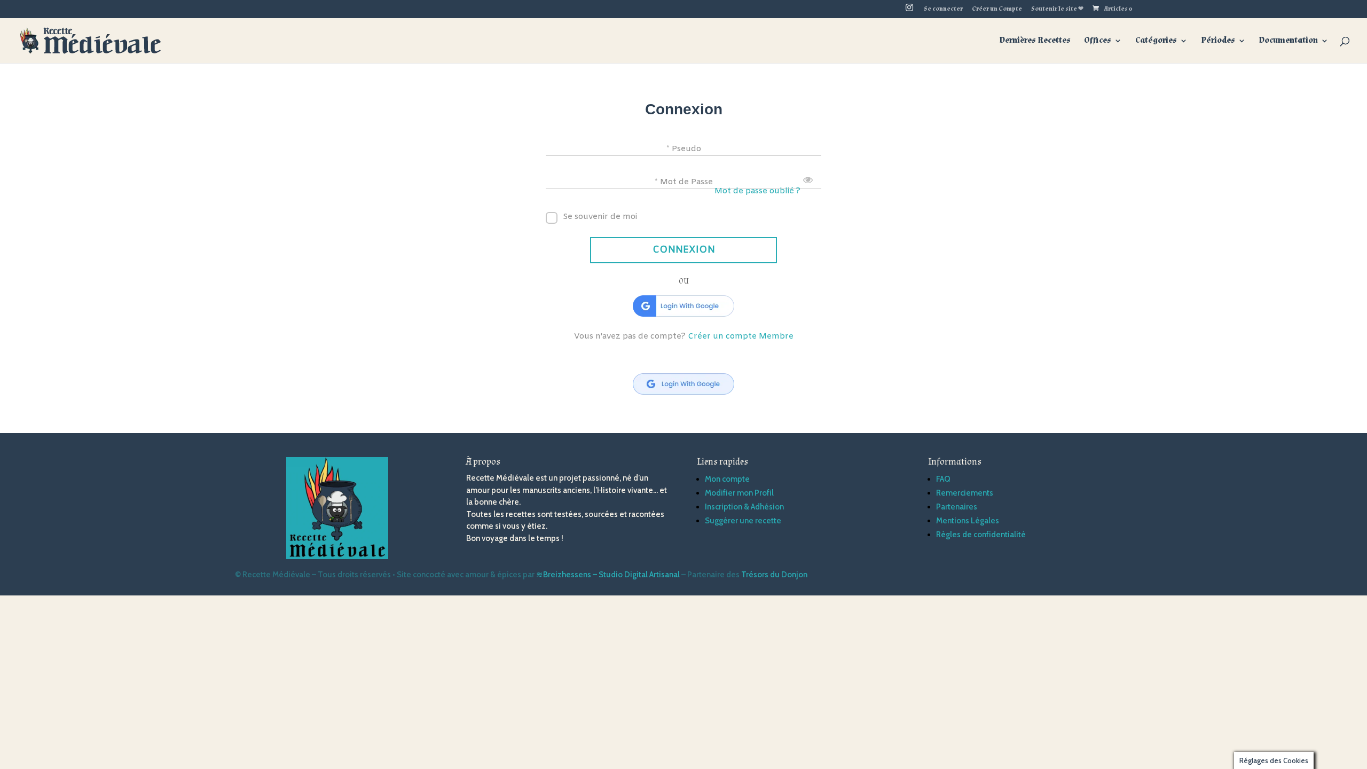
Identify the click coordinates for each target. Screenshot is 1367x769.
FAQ (943, 479)
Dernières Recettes (1035, 41)
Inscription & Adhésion (744, 507)
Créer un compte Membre (741, 336)
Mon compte (727, 479)
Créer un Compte (997, 9)
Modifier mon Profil (739, 493)
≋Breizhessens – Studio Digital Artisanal (608, 574)
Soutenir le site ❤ (1057, 9)
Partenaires (956, 507)
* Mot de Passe (684, 181)
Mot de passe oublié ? (757, 191)
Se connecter (943, 9)
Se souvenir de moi (600, 216)
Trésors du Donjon (774, 574)
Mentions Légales (967, 520)
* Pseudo (683, 148)
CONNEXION (684, 250)
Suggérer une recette (743, 520)
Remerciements (964, 493)
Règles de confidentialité (981, 534)
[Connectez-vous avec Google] (683, 306)
